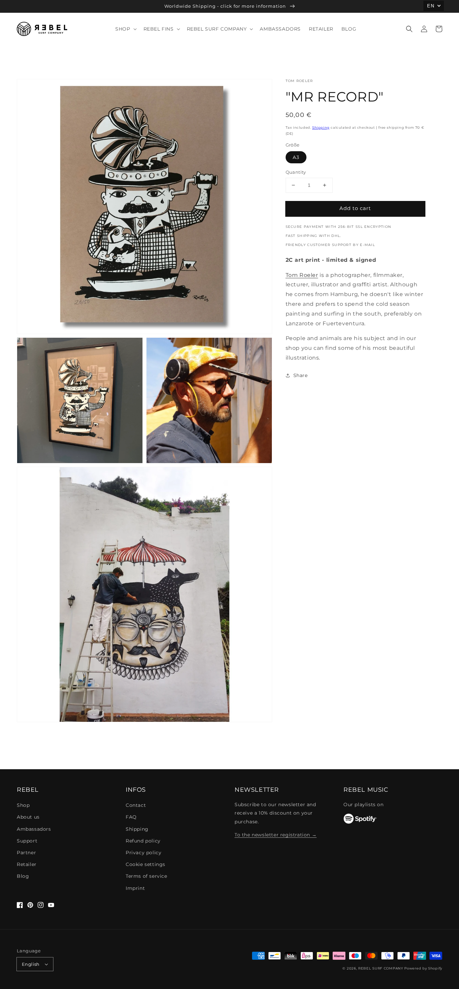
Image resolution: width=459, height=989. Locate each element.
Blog (23, 876)
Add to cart (355, 208)
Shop (23, 805)
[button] (409, 29)
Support (27, 841)
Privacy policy (143, 853)
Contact (136, 805)
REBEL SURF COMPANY (380, 968)
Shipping (321, 127)
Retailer (27, 864)
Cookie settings (145, 864)
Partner (26, 853)
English (31, 964)
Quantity (296, 172)
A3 (296, 157)
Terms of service (146, 876)
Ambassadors (34, 829)
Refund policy (143, 841)
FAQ (131, 817)
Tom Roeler (302, 275)
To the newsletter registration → (276, 835)
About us (28, 817)
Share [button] (300, 375)
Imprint (135, 888)
